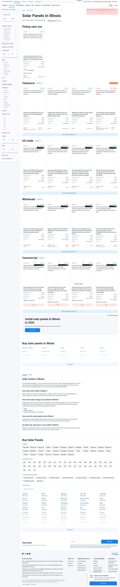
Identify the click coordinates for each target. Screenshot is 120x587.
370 (29, 462)
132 (4, 127)
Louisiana (44, 522)
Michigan (63, 494)
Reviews (70, 563)
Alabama (25, 494)
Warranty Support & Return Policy (98, 570)
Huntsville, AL (10, 37)
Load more (70, 364)
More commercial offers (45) (69, 311)
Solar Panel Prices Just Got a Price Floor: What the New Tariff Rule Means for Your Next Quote (42, 575)
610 (75, 466)
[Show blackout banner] (79, 1)
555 (29, 466)
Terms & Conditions (56, 579)
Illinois (43, 498)
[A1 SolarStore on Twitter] (25, 553)
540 (105, 462)
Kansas (44, 512)
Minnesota (64, 498)
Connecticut (26, 517)
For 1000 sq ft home (67, 477)
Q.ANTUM (6, 103)
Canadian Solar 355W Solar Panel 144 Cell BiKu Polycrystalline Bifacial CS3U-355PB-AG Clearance (58, 114)
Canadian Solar (7, 71)
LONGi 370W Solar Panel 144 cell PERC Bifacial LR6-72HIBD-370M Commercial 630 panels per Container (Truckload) (82, 289)
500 (95, 462)
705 (24, 470)
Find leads (80, 563)
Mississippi (64, 503)
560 (34, 466)
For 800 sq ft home (54, 477)
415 (60, 462)
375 (34, 462)
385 (39, 462)
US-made (4, 81)
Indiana (44, 503)
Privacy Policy (107, 547)
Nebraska (64, 517)
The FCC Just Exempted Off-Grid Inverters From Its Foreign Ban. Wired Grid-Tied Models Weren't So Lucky (42, 565)
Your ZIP (110, 5)
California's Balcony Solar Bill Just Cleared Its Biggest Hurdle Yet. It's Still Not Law (42, 573)
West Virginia (104, 522)
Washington (103, 517)
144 (4, 129)
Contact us (70, 565)
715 (34, 470)
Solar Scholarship (112, 571)
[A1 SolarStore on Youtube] (29, 553)
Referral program (82, 568)
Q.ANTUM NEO (7, 105)
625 (90, 466)
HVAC (32, 5)
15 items (38, 83)
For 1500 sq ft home (95, 477)
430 (65, 462)
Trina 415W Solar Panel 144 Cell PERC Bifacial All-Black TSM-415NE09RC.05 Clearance (105, 114)
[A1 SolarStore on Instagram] (27, 553)
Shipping (96, 561)
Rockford (102, 351)
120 (4, 125)
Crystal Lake (45, 351)
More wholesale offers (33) (69, 251)
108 (4, 123)
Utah (101, 503)
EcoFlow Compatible (7, 84)
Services (24, 1)
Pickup (95, 563)
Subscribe (109, 541)
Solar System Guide (113, 569)
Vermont (102, 508)
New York (83, 494)
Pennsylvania (84, 522)
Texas (101, 498)
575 (45, 466)
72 (4, 116)
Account (114, 1)
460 (90, 462)
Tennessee (103, 494)
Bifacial (5, 90)
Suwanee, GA (10, 39)
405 (50, 462)
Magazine (30, 1)
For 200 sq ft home (28, 477)
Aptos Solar (6, 64)
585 (55, 466)
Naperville (83, 351)
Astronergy (6, 66)
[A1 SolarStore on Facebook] (23, 553)
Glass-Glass (6, 92)
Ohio (81, 508)
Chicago (44, 348)
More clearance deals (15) (69, 134)
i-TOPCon (6, 96)
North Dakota (84, 503)
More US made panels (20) (69, 193)
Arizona (24, 498)
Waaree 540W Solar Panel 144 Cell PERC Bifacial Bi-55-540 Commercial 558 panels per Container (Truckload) (33, 289)
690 (100, 466)
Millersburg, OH (10, 32)
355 (24, 462)
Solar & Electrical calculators (112, 562)
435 (70, 462)
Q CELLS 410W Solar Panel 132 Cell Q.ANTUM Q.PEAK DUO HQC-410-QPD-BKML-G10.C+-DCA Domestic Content (33, 58)
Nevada (63, 522)
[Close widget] (117, 575)
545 (110, 462)
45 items (41, 258)
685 (95, 466)
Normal (82, 355)
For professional (81, 561)
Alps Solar (6, 62)
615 (80, 466)
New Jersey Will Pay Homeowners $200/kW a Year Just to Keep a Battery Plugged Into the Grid (42, 562)
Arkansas (25, 503)
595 (65, 466)
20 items (37, 140)
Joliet (82, 348)
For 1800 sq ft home (28, 481)
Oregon (82, 517)
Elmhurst (63, 351)
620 (85, 466)
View (34, 305)
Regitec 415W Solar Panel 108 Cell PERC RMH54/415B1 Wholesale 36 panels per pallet (58, 230)
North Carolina (84, 498)
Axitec (5, 68)
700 (110, 466)
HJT (5, 94)
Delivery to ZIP (7, 47)
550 (24, 466)
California (25, 508)
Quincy (102, 348)
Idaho (43, 494)
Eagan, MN (10, 35)
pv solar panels (39, 383)
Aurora (24, 351)
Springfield (103, 358)
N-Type (5, 98)
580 (50, 466)
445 (80, 462)
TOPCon (6, 107)
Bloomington (26, 355)
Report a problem (98, 568)
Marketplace (17, 1)
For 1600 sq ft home (108, 477)
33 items (39, 199)
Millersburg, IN (10, 30)
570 (39, 466)
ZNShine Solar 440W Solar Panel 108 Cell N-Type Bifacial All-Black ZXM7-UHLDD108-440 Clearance (82, 114)
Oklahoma (83, 512)
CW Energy (6, 73)
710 (29, 470)
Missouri (63, 508)
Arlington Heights (27, 348)
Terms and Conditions (91, 547)
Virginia (102, 512)
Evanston (64, 355)
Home (23, 10)
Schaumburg (103, 355)
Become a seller (107, 1)
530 (100, 462)
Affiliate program (82, 570)
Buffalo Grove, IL (10, 28)
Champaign (25, 358)
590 (60, 466)
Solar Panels (11, 5)
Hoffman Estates (66, 358)
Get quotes (32, 330)
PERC (5, 100)
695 (105, 466)
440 (75, 462)
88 (4, 118)
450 (85, 462)
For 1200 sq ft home (81, 477)
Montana (63, 512)
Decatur (44, 355)
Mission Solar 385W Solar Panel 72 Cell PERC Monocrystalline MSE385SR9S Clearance (33, 114)
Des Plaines (45, 358)
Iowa (43, 508)
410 (55, 462)
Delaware (25, 522)
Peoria (82, 358)
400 (45, 462)
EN (83, 1)
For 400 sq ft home (41, 477)
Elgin (62, 348)
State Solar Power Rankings (112, 565)
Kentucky (44, 517)
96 (4, 120)
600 (70, 466)
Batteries (27, 5)
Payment (96, 565)
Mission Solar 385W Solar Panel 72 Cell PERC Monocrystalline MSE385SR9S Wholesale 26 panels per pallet (33, 172)
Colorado (25, 512)
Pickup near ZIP (7, 43)
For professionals (97, 1)
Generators (38, 5)
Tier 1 (3, 77)
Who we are (71, 561)
